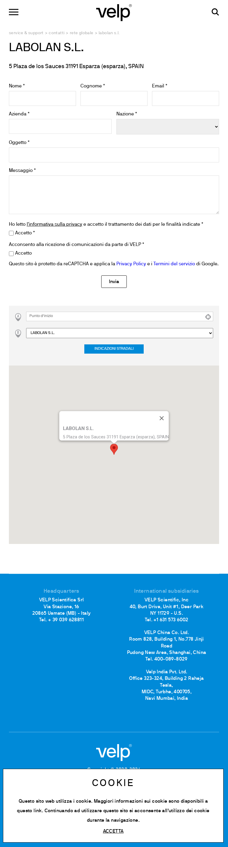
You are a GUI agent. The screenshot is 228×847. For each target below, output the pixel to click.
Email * (159, 86)
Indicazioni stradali (114, 349)
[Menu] (13, 12)
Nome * (17, 86)
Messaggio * (22, 171)
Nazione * (126, 114)
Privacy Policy (131, 264)
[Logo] (114, 12)
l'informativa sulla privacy (54, 224)
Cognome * (92, 86)
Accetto (23, 253)
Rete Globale (82, 33)
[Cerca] (215, 12)
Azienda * (19, 114)
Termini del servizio (174, 264)
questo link (29, 811)
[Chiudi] (162, 418)
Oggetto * (19, 143)
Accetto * (25, 233)
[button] (114, 449)
